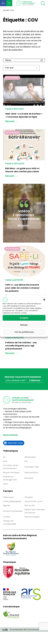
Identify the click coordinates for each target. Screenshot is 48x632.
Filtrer (8, 60)
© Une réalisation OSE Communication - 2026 (28, 630)
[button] (44, 299)
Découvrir (10, 121)
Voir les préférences (24, 332)
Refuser (24, 324)
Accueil (6, 10)
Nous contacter (10, 435)
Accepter (24, 317)
